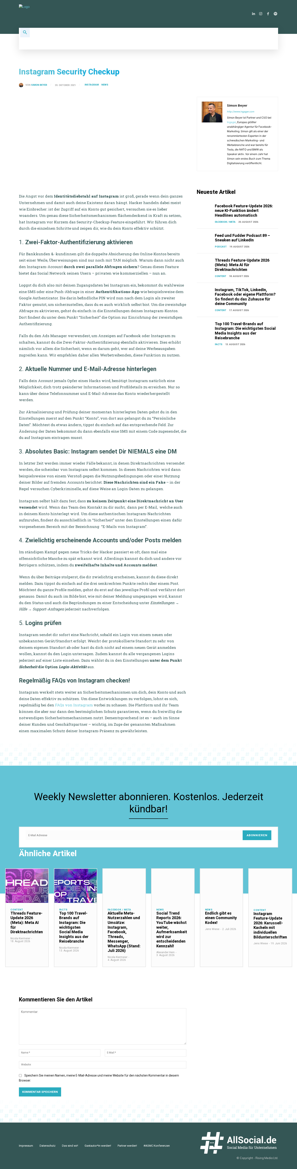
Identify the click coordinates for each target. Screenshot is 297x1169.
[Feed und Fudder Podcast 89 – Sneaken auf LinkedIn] (205, 238)
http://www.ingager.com (240, 111)
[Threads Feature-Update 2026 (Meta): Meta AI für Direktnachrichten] (205, 263)
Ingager (231, 122)
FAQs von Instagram (74, 704)
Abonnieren (257, 835)
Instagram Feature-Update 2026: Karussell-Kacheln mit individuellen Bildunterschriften (270, 925)
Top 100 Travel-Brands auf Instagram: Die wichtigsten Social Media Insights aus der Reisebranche (245, 331)
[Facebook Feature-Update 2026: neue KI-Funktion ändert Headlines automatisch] (205, 209)
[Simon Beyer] (22, 85)
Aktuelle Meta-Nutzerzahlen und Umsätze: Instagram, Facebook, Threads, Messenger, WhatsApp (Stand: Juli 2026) (124, 932)
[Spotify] (275, 13)
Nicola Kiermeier (20, 938)
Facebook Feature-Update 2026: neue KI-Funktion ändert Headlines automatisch (244, 211)
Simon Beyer (39, 85)
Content (220, 276)
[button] (25, 32)
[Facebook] (268, 13)
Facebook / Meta (225, 222)
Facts (218, 344)
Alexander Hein (165, 952)
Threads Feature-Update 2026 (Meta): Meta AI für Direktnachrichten (242, 265)
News (104, 84)
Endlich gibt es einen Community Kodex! (221, 918)
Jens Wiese (212, 929)
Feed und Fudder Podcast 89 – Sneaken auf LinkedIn (242, 237)
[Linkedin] (253, 13)
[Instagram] (260, 13)
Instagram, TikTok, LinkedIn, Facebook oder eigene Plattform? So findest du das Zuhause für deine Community (245, 296)
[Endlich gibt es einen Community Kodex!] (221, 886)
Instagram (92, 84)
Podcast (221, 246)
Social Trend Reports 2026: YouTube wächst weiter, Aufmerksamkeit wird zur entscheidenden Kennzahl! (171, 929)
